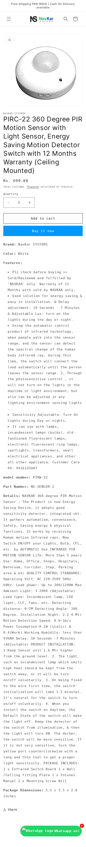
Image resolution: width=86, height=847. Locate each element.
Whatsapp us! (67, 831)
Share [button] (12, 809)
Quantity (10, 194)
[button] (9, 19)
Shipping (33, 186)
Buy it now (43, 231)
